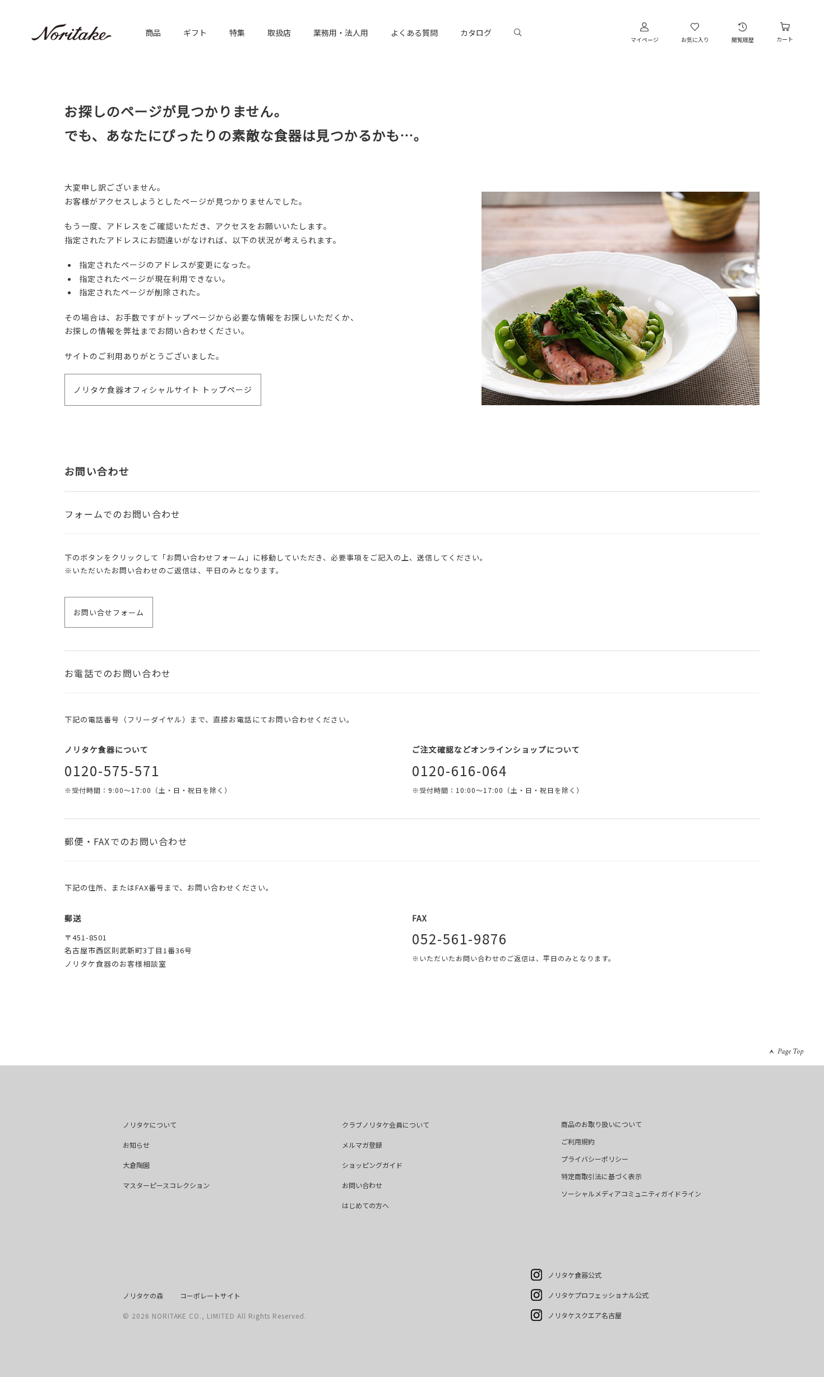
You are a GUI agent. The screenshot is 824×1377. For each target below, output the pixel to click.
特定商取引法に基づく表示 (601, 1176)
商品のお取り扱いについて (601, 1124)
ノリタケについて (150, 1124)
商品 (153, 32)
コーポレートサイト (210, 1295)
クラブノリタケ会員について (385, 1124)
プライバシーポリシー (594, 1158)
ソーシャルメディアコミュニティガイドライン (631, 1193)
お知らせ (136, 1144)
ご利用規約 (578, 1141)
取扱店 (279, 32)
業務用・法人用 (340, 32)
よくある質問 (414, 32)
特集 (237, 32)
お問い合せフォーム (108, 612)
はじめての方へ (365, 1205)
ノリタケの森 (143, 1295)
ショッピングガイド (372, 1165)
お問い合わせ (362, 1185)
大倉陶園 (136, 1165)
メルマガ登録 (362, 1144)
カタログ (476, 32)
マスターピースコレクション (166, 1185)
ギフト (195, 32)
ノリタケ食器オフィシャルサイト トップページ (162, 389)
